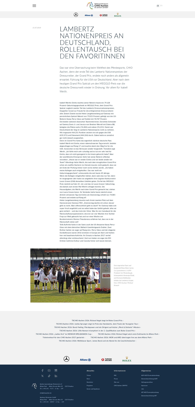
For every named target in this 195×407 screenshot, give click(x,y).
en (161, 6)
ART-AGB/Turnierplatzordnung (150, 392)
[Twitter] (42, 376)
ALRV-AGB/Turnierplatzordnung (150, 375)
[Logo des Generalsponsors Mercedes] (76, 15)
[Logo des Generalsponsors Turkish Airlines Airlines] (103, 15)
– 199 (61, 388)
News (88, 378)
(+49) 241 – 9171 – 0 (49, 388)
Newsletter (90, 382)
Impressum (144, 385)
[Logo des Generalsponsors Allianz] (89, 15)
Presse (116, 378)
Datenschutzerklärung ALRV (149, 378)
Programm (90, 385)
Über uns (116, 382)
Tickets (89, 375)
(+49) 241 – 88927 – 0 (50, 402)
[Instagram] (55, 370)
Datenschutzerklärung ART (149, 395)
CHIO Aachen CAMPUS (120, 385)
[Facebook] (42, 370)
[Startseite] (97, 5)
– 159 (62, 402)
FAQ (115, 375)
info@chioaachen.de (45, 393)
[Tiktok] (49, 376)
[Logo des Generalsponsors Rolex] (117, 15)
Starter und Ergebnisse (93, 389)
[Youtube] (49, 370)
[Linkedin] (55, 376)
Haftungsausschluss (147, 382)
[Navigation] (34, 6)
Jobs (142, 389)
